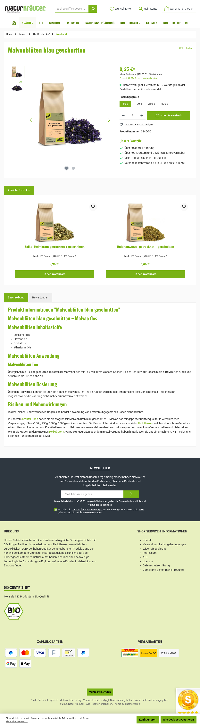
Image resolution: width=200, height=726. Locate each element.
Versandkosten (91, 700)
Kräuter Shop (30, 419)
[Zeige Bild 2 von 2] (73, 168)
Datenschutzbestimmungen (87, 509)
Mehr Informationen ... (17, 721)
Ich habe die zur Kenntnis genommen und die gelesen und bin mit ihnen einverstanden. (101, 511)
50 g (125, 103)
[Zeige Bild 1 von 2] (66, 168)
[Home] (14, 22)
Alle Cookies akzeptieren (178, 719)
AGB (141, 509)
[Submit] (131, 494)
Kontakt (148, 540)
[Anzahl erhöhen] (142, 115)
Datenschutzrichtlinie (130, 501)
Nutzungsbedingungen (100, 505)
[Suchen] (92, 9)
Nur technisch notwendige (116, 719)
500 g (164, 103)
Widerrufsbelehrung (155, 548)
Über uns (148, 561)
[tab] (16, 297)
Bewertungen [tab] (40, 297)
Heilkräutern (56, 431)
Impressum (149, 553)
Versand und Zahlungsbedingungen (164, 544)
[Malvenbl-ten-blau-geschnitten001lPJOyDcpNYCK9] (70, 114)
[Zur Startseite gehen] (25, 8)
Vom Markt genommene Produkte (163, 570)
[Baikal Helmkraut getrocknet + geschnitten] (54, 222)
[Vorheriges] (31, 120)
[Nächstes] (109, 120)
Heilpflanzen (145, 423)
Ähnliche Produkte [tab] (19, 190)
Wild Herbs (185, 48)
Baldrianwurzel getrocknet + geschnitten (145, 247)
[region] (61, 120)
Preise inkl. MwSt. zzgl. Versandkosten (138, 78)
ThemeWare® (132, 703)
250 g (151, 103)
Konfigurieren (147, 719)
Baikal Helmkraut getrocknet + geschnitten (54, 247)
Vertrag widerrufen (100, 691)
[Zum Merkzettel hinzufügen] (93, 207)
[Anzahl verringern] (123, 115)
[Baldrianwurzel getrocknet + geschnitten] (145, 222)
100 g (138, 103)
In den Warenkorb (54, 274)
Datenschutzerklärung (156, 565)
